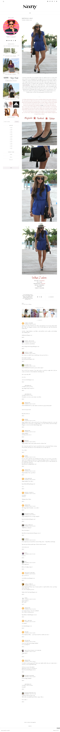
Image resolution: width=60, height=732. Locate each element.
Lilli (26, 552)
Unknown (27, 402)
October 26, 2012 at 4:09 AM (30, 441)
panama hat (30, 296)
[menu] (3, 1)
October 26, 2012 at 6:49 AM (30, 479)
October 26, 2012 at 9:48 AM (30, 585)
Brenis (26, 419)
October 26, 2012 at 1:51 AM (27, 395)
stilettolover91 (29, 513)
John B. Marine (29, 323)
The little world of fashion (33, 650)
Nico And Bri (28, 620)
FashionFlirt (28, 478)
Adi (25, 561)
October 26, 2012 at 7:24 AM (30, 493)
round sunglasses (29, 298)
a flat (24, 294)
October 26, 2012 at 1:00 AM (30, 353)
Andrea (27, 440)
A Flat (41, 282)
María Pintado (29, 524)
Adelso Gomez (28, 352)
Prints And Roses (29, 341)
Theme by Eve (56, 730)
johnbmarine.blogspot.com (27, 335)
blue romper (27, 295)
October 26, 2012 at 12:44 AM (30, 342)
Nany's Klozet (7, 730)
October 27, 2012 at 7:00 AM (30, 661)
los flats (42, 105)
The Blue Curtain (29, 572)
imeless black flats (26, 84)
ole (26, 296)
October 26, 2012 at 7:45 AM (30, 506)
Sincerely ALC (42, 280)
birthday (28, 294)
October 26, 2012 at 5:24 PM (30, 641)
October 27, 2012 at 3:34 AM (30, 651)
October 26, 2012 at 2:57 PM (30, 621)
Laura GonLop (29, 584)
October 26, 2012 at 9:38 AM (30, 562)
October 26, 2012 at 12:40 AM (30, 324)
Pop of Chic (43, 283)
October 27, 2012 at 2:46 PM (27, 685)
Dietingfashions (29, 675)
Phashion (27, 640)
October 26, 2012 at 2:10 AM (30, 420)
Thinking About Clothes (26, 499)
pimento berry (26, 297)
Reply (23, 337)
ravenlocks (28, 364)
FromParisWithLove (30, 692)
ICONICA (27, 538)
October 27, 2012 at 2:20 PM (30, 676)
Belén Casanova (29, 492)
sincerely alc (28, 299)
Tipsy (26, 598)
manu (26, 455)
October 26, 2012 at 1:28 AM (27, 386)
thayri (26, 631)
